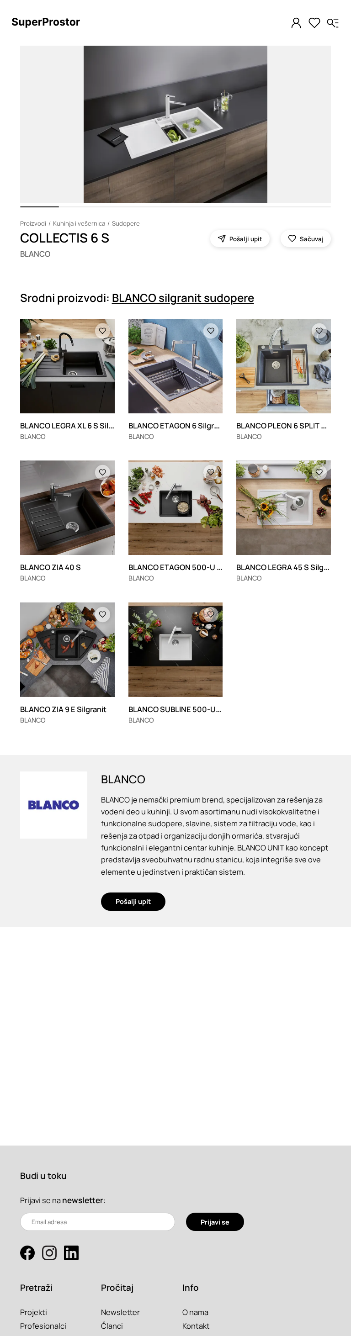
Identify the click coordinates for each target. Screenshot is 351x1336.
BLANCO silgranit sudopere (183, 297)
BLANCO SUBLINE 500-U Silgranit (187, 709)
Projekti (33, 1312)
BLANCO (35, 253)
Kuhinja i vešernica (79, 223)
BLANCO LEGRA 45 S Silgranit (288, 567)
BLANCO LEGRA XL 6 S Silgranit (74, 425)
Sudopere (126, 223)
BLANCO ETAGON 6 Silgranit (178, 425)
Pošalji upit (133, 901)
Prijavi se (215, 1222)
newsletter (82, 1200)
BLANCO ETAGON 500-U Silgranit (187, 567)
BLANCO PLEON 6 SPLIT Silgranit (293, 425)
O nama (195, 1312)
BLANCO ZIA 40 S (50, 567)
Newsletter (120, 1312)
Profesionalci (43, 1325)
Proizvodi (33, 223)
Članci (112, 1325)
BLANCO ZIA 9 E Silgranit (63, 709)
